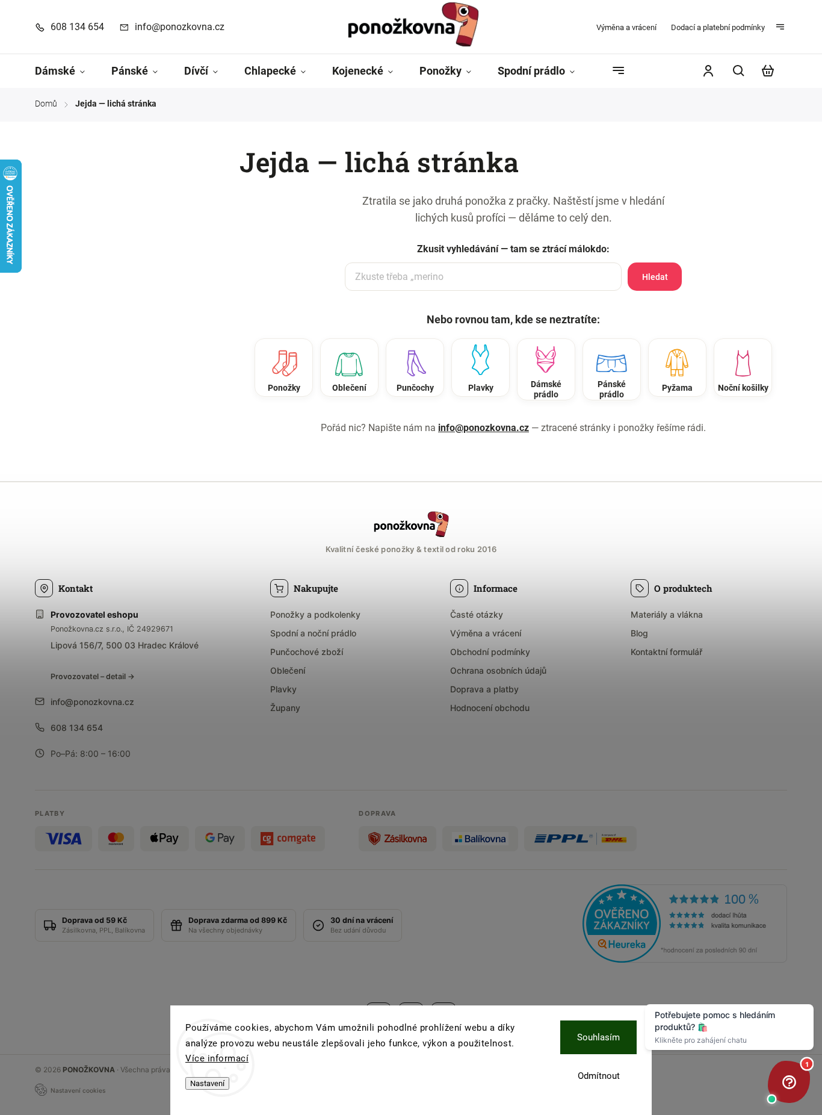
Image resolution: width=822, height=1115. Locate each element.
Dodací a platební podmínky (718, 27)
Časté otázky (476, 614)
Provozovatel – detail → (93, 676)
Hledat (655, 277)
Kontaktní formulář (666, 652)
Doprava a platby (484, 689)
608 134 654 (77, 727)
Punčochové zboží (306, 652)
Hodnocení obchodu (490, 708)
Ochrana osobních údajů (498, 670)
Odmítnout (599, 1075)
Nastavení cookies (78, 1090)
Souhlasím (598, 1037)
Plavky (283, 689)
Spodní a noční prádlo (313, 633)
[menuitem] (66, 71)
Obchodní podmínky (490, 652)
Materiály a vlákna (667, 614)
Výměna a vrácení (626, 27)
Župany (285, 708)
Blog (639, 633)
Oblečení (287, 670)
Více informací (217, 1058)
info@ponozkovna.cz (483, 427)
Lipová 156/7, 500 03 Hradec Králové (125, 645)
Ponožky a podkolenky (315, 614)
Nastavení (207, 1083)
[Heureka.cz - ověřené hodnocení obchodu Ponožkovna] (685, 925)
